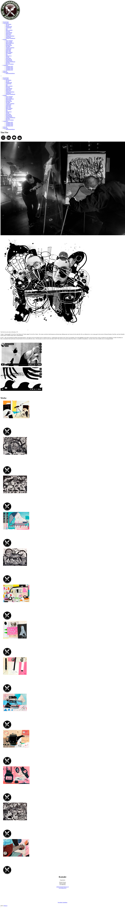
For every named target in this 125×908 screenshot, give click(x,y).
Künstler (5, 39)
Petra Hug (8, 31)
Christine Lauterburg (10, 35)
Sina (7, 28)
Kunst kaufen (6, 23)
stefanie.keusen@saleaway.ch (62, 886)
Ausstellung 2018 (9, 68)
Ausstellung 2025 (9, 66)
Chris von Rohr (9, 41)
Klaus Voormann (9, 40)
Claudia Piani (8, 27)
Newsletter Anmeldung (62, 902)
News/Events (6, 21)
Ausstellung (5, 65)
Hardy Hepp (8, 34)
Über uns (5, 71)
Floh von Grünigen (10, 64)
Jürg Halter (8, 46)
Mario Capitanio (9, 30)
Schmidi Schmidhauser (10, 38)
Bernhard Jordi (9, 26)
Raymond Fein (9, 59)
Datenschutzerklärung (10, 73)
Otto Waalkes (8, 24)
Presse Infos (5, 72)
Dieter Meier (8, 50)
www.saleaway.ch (62, 888)
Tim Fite (7, 25)
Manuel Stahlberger (10, 42)
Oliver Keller (8, 44)
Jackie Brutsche (9, 32)
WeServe (5, 905)
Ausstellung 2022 (9, 67)
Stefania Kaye (9, 33)
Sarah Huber (8, 37)
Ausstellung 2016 (9, 69)
